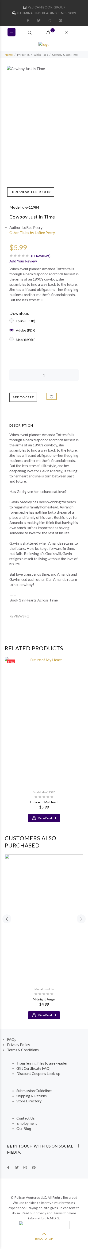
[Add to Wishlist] (51, 396)
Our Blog (23, 1128)
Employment (26, 1123)
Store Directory (29, 1101)
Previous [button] (6, 918)
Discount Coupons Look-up (38, 1073)
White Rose (41, 54)
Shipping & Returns (31, 1095)
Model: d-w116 (44, 989)
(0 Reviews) (40, 256)
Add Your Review (23, 261)
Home (9, 54)
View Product (47, 818)
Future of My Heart (44, 802)
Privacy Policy (18, 1044)
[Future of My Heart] (44, 721)
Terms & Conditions (23, 1049)
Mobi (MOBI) (25, 340)
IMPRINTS (23, 54)
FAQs (11, 1039)
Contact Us (25, 1118)
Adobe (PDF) (25, 330)
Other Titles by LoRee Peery (32, 232)
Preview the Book (30, 192)
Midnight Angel (44, 999)
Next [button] (81, 918)
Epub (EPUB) (25, 321)
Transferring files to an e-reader (41, 1063)
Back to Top (44, 1238)
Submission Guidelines (34, 1090)
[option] (44, 131)
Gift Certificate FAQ (33, 1068)
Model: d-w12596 (44, 792)
